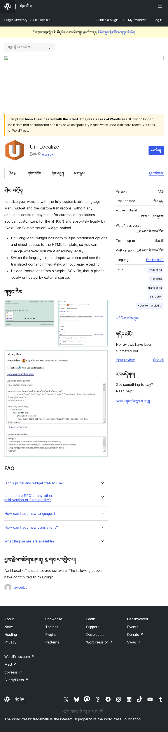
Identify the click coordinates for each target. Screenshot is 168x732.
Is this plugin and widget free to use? (34, 483)
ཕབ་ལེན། (156, 150)
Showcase (53, 619)
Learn (90, 619)
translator (155, 296)
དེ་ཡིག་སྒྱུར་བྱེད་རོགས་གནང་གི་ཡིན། (116, 32)
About (9, 619)
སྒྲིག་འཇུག (58, 173)
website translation (149, 305)
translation (155, 287)
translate (156, 278)
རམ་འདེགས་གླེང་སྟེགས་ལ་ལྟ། (133, 401)
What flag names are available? (29, 541)
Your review (125, 360)
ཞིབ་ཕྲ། (13, 173)
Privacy (10, 642)
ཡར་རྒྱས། (79, 173)
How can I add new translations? (31, 527)
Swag (133, 642)
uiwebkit (49, 154)
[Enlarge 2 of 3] (102, 305)
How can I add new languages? (29, 514)
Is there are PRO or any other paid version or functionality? (28, 498)
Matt (10, 664)
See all (158, 360)
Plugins (50, 634)
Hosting (10, 634)
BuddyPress (16, 680)
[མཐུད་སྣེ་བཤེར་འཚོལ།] (50, 47)
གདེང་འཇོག (34, 173)
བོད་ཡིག (19, 699)
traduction (155, 269)
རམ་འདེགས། (156, 173)
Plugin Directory (16, 20)
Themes (51, 627)
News (9, 627)
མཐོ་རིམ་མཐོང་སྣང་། (128, 318)
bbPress (13, 672)
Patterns (52, 642)
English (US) (155, 260)
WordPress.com (19, 656)
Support (92, 627)
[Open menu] (161, 6)
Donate (135, 634)
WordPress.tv (99, 642)
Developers (95, 634)
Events (132, 627)
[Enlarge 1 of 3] (48, 305)
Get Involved (137, 619)
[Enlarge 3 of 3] (102, 356)
